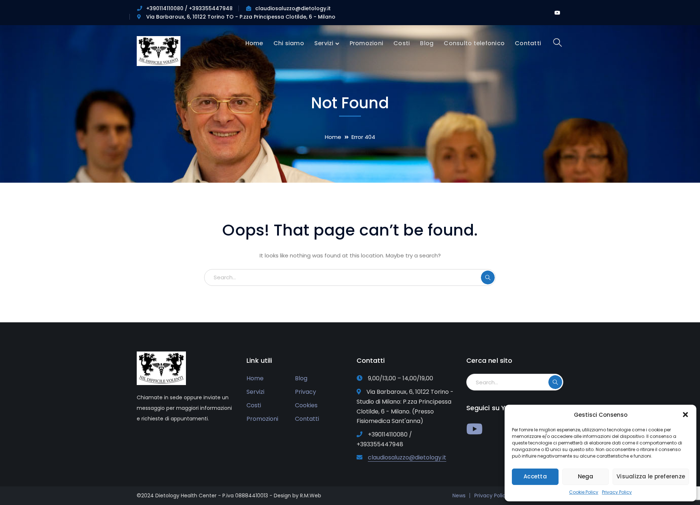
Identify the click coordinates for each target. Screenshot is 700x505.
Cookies (306, 405)
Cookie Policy (583, 492)
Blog (301, 378)
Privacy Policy (617, 492)
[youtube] (474, 429)
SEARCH (488, 277)
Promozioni (262, 419)
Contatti (307, 419)
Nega (586, 476)
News (459, 495)
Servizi (255, 392)
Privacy (305, 392)
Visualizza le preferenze (651, 476)
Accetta (535, 476)
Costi (253, 405)
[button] (685, 414)
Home (333, 137)
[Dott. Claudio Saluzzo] (158, 50)
